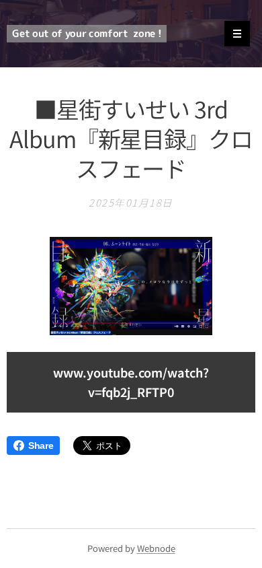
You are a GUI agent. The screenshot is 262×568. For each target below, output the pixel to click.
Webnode (156, 548)
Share (40, 445)
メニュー (237, 33)
